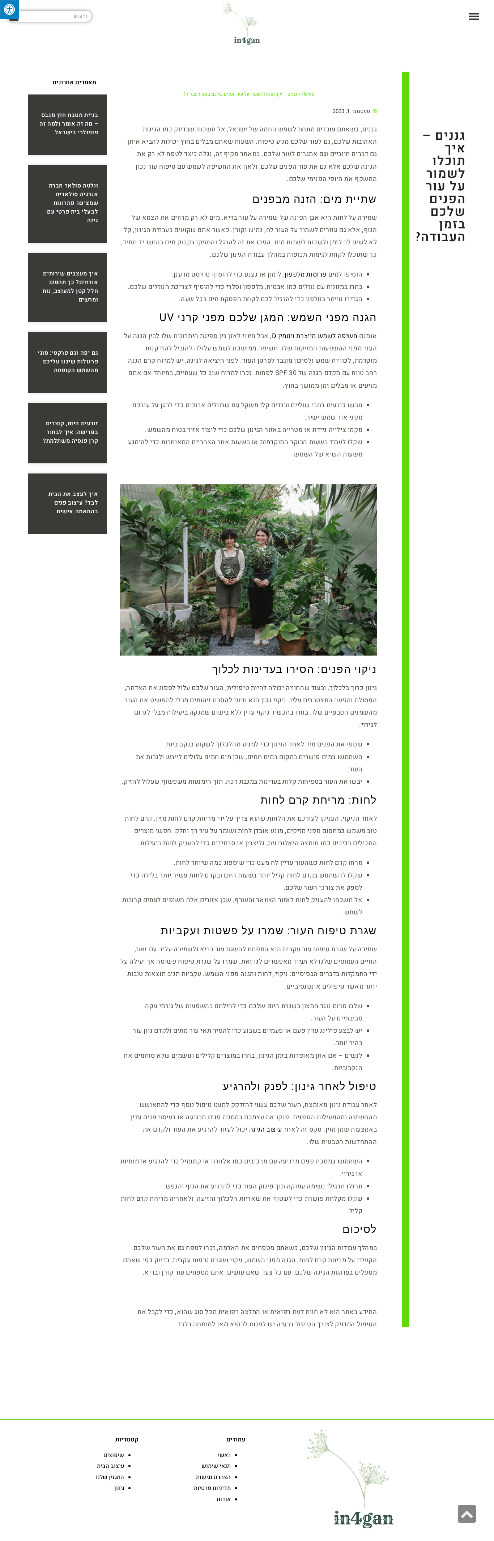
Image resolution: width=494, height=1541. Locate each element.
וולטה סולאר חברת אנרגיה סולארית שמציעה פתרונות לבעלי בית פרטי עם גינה (72, 203)
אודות (224, 1499)
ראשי (224, 1455)
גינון (119, 1488)
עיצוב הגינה (265, 1129)
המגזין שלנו (110, 1477)
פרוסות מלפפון (306, 274)
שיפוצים (113, 1455)
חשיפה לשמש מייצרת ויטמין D (315, 336)
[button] (474, 16)
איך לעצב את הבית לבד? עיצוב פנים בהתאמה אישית (73, 503)
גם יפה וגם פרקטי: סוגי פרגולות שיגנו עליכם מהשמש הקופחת (68, 362)
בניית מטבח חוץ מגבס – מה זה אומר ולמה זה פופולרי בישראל (68, 124)
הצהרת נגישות (213, 1477)
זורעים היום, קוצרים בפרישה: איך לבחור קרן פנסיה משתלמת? (70, 432)
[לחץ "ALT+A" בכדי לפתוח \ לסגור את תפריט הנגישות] (9, 9)
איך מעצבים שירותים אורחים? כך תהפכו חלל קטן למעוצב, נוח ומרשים (70, 286)
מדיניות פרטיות (212, 1488)
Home (308, 94)
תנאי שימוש (216, 1466)
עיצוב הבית (110, 1466)
